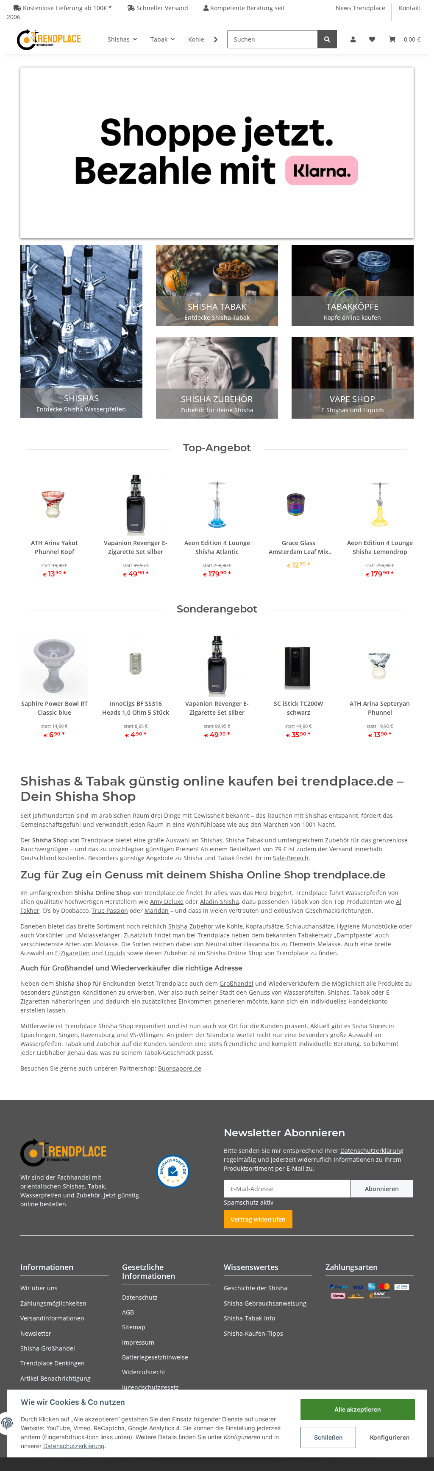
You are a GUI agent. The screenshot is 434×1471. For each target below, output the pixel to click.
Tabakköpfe (352, 306)
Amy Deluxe (167, 902)
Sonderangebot (217, 609)
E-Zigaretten (72, 953)
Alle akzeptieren (357, 1409)
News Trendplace (360, 8)
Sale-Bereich (291, 858)
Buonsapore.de (179, 1068)
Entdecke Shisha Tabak (217, 317)
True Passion (110, 910)
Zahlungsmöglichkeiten (53, 1303)
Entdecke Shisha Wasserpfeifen (81, 409)
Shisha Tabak (217, 306)
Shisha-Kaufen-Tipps (253, 1333)
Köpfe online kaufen (352, 317)
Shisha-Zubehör (191, 926)
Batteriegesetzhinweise (155, 1357)
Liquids (115, 953)
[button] (353, 39)
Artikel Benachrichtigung (55, 1378)
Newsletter (35, 1333)
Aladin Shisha (219, 902)
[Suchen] (327, 39)
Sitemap (133, 1327)
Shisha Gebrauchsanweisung (265, 1303)
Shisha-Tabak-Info (249, 1318)
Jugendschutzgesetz (150, 1387)
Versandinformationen (52, 1318)
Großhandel (236, 983)
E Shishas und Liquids (352, 410)
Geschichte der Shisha (255, 1288)
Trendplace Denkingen (52, 1363)
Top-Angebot (217, 448)
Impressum (138, 1342)
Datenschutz (140, 1297)
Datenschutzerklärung (371, 1151)
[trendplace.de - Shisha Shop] (49, 39)
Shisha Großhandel (47, 1348)
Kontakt (409, 8)
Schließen (328, 1437)
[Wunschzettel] (372, 39)
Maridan (157, 910)
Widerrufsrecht (143, 1372)
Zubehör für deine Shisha (217, 410)
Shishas (81, 398)
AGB (128, 1312)
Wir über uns (39, 1288)
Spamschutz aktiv (248, 1202)
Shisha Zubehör (217, 399)
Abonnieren (382, 1189)
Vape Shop (352, 399)
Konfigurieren (390, 1437)
